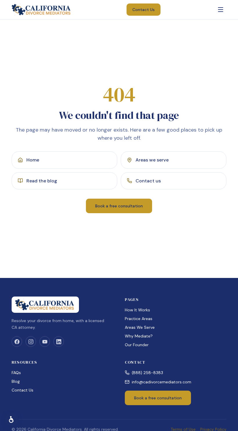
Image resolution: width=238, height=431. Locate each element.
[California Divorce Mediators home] (42, 9)
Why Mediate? (139, 336)
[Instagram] (31, 341)
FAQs (16, 372)
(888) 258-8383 (147, 372)
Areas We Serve (140, 327)
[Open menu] (220, 9)
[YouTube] (44, 341)
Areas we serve (152, 160)
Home (32, 160)
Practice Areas (138, 318)
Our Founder (137, 344)
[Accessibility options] (12, 419)
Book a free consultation (119, 206)
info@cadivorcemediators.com (161, 382)
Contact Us (143, 9)
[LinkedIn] (58, 341)
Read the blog (41, 181)
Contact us (148, 181)
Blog (16, 381)
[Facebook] (17, 341)
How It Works (137, 310)
